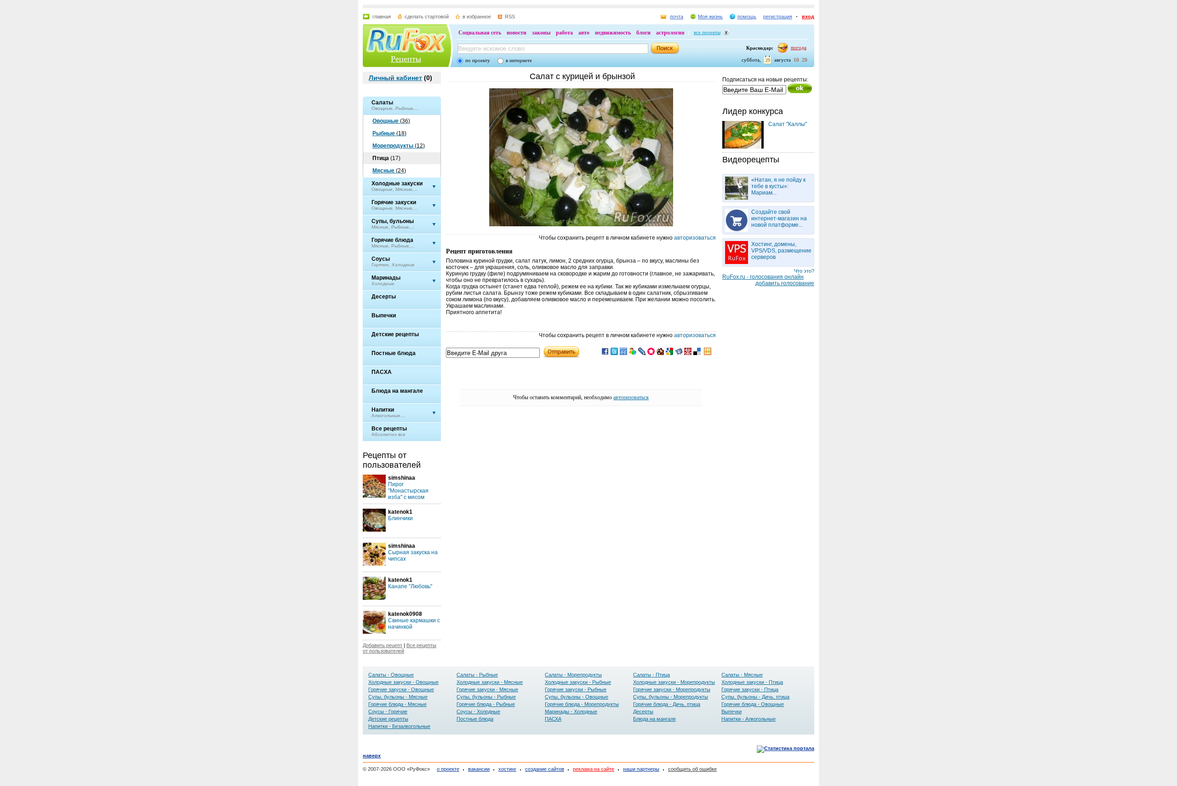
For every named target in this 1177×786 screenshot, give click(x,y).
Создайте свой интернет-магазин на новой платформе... (779, 218)
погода (798, 47)
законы (541, 32)
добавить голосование (784, 283)
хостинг (507, 769)
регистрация (777, 16)
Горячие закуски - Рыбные (575, 689)
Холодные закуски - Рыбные (578, 682)
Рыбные (389, 133)
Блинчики (400, 518)
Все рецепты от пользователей (399, 648)
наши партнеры (641, 769)
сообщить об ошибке (692, 769)
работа (564, 32)
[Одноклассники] (707, 353)
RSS (510, 16)
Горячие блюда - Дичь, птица (666, 704)
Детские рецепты (388, 719)
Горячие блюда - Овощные (752, 704)
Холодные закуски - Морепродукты (674, 682)
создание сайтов (544, 769)
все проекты (707, 32)
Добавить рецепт (382, 645)
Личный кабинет (395, 77)
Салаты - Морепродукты (573, 674)
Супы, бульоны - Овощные (576, 697)
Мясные (389, 170)
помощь (746, 16)
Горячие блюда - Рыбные (486, 704)
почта (676, 16)
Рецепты (406, 58)
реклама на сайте (593, 769)
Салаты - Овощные (391, 674)
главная (381, 16)
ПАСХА (553, 719)
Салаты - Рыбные (477, 674)
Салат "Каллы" (787, 124)
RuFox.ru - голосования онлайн (763, 277)
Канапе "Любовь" (410, 586)
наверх (372, 755)
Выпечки (731, 711)
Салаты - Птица (651, 674)
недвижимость (613, 32)
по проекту (477, 60)
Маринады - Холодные (571, 711)
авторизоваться (695, 238)
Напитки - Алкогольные (748, 719)
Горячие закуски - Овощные (401, 689)
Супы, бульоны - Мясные (398, 697)
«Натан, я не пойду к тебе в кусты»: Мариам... (778, 186)
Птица (386, 158)
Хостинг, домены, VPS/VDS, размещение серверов (781, 250)
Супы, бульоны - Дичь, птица (755, 697)
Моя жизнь (710, 16)
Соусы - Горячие (387, 711)
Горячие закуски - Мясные (487, 689)
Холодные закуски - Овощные (403, 682)
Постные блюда (475, 719)
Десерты (643, 711)
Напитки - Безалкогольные (399, 726)
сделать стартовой (427, 16)
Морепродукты (398, 146)
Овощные (391, 121)
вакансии (479, 769)
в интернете (519, 60)
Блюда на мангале (654, 719)
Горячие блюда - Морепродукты (582, 704)
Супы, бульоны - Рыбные (486, 697)
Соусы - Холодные (478, 711)
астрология (670, 32)
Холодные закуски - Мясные (490, 682)
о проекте (448, 769)
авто (583, 32)
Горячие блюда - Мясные (397, 704)
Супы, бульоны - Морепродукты (670, 697)
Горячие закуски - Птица (749, 689)
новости (516, 32)
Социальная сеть (479, 32)
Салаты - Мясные (742, 674)
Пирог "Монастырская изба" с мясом (408, 490)
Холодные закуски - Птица (752, 682)
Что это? (804, 271)
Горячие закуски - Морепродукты (671, 689)
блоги (643, 32)
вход (808, 16)
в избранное (477, 16)
